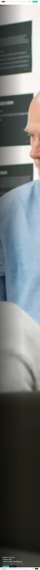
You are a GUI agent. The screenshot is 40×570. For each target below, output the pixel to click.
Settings (33, 568)
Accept (36, 568)
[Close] (39, 568)
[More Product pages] (14, 1)
